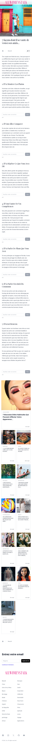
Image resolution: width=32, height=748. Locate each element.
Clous (3, 684)
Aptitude (19, 711)
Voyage (19, 717)
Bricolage (4, 694)
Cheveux (4, 701)
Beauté (10, 51)
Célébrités (20, 694)
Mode (3, 697)
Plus (27, 114)
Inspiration (20, 691)
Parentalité (20, 697)
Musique (19, 681)
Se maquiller (5, 707)
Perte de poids (6, 714)
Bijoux (3, 691)
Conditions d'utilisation (8, 664)
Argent (4, 704)
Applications (20, 721)
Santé (18, 687)
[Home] (3, 51)
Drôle (3, 711)
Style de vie (25, 661)
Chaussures (20, 704)
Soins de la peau (6, 687)
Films (18, 707)
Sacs (18, 684)
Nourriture (20, 701)
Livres (19, 714)
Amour (4, 721)
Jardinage (4, 717)
